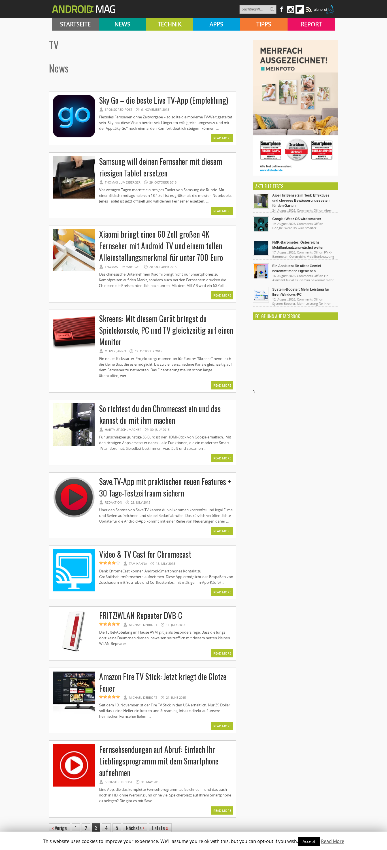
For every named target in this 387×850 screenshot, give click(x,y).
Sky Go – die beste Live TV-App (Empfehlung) (163, 100)
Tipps (263, 24)
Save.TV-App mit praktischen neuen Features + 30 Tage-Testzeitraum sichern (165, 487)
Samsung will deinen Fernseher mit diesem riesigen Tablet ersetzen (160, 167)
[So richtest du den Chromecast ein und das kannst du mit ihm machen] (74, 445)
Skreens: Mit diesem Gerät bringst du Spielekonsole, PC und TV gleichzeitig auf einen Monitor (166, 330)
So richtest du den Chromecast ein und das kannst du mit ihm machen (160, 414)
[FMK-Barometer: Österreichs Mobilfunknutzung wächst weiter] (261, 254)
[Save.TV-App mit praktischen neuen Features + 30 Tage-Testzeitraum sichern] (74, 517)
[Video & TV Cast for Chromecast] (74, 590)
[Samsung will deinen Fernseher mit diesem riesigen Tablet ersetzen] (74, 197)
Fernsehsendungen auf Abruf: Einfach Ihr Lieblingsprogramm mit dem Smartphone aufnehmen (158, 761)
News (122, 24)
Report (311, 24)
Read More (222, 138)
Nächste (135, 828)
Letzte (160, 828)
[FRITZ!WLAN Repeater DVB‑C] (74, 651)
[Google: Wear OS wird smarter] (261, 230)
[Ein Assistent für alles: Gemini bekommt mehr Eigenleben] (261, 277)
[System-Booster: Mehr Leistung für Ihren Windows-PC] (261, 301)
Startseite (75, 24)
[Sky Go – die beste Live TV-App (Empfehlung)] (74, 136)
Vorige (59, 828)
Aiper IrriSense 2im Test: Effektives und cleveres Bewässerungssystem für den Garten (301, 200)
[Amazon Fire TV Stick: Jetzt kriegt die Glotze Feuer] (74, 712)
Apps (216, 24)
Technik (169, 24)
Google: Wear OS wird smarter (296, 219)
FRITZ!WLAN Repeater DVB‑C (140, 615)
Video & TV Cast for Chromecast (145, 554)
